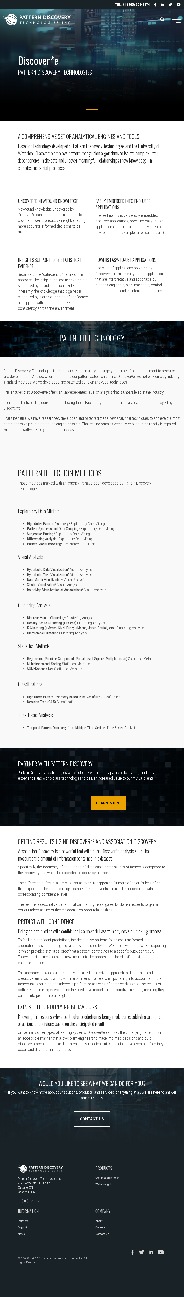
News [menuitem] (21, 1234)
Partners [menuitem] (23, 1221)
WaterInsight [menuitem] (103, 1184)
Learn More (108, 803)
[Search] (162, 20)
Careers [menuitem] (100, 1227)
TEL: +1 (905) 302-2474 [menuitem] (132, 4)
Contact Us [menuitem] (102, 1234)
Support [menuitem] (22, 1227)
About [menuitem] (99, 1221)
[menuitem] (153, 4)
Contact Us (92, 1119)
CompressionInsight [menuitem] (107, 1177)
